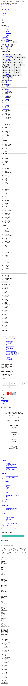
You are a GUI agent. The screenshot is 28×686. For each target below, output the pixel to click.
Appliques (7, 168)
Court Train (7, 214)
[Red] (8, 393)
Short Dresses (8, 117)
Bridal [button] (4, 460)
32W (12, 72)
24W (23, 551)
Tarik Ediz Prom (9, 358)
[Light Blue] (14, 393)
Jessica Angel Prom (10, 346)
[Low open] (4, 584)
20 (21, 60)
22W (18, 67)
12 (24, 57)
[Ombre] (2, 590)
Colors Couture (9, 341)
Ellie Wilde (8, 343)
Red (5, 314)
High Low (7, 130)
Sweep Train (7, 220)
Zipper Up (7, 151)
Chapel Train (7, 213)
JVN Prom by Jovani (10, 348)
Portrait (6, 238)
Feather (6, 175)
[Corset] (5, 578)
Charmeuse (7, 189)
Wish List (14, 441)
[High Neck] (4, 613)
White (6, 328)
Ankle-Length (8, 210)
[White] (4, 393)
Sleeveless (7, 269)
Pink (6, 307)
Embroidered (7, 174)
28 (21, 62)
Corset (6, 128)
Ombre (6, 161)
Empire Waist (7, 254)
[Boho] (4, 569)
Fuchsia (6, 310)
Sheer (6, 149)
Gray (6, 325)
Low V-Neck (7, 234)
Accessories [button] (5, 481)
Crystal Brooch (8, 172)
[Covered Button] (4, 580)
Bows (6, 171)
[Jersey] (3, 602)
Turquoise (7, 295)
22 (11, 549)
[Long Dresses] (4, 572)
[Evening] (6, 566)
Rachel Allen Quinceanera (11, 354)
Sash (6, 182)
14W (16, 65)
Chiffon (6, 190)
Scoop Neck (7, 241)
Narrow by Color (6, 284)
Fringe (6, 178)
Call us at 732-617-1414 (6, 4)
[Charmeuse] (3, 599)
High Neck (7, 231)
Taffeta (6, 203)
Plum (6, 313)
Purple (6, 302)
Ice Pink (6, 306)
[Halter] (4, 612)
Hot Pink (7, 309)
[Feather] (3, 601)
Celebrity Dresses (8, 126)
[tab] (15, 348)
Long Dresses (8, 110)
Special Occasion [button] (7, 492)
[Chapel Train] (3, 607)
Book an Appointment (8, 525)
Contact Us (14, 436)
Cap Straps (7, 275)
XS (21, 552)
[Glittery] (2, 586)
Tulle (6, 204)
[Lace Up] (4, 583)
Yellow (6, 287)
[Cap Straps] (4, 629)
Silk (5, 201)
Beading (6, 169)
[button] (5, 25)
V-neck (6, 246)
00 (11, 55)
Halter (6, 230)
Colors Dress (9, 342)
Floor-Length (7, 216)
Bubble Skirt (7, 124)
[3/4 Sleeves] (5, 624)
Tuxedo (5, 501)
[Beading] (4, 594)
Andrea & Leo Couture (11, 338)
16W (22, 65)
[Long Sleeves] (5, 625)
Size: (2, 380)
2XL (11, 77)
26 (15, 62)
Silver (6, 326)
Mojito (6, 288)
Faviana (7, 344)
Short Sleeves (7, 268)
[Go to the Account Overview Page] (1, 7)
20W (12, 67)
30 (22, 549)
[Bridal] (6, 562)
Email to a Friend (4, 401)
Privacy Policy (14, 427)
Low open (7, 148)
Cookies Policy (14, 429)
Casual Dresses (8, 90)
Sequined (7, 200)
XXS (18, 72)
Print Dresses (7, 114)
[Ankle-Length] (3, 605)
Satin (6, 199)
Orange (6, 315)
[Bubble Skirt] (5, 574)
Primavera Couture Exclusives (12, 352)
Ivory (6, 318)
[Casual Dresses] (6, 563)
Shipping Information (14, 422)
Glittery (6, 157)
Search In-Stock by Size (8, 51)
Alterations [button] (5, 505)
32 (10, 65)
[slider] (25, 536)
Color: (2, 390)
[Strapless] (4, 632)
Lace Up (6, 147)
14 (25, 548)
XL (5, 77)
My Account (6, 9)
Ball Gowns (7, 106)
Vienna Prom (9, 359)
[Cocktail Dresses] (6, 564)
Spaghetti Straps (8, 278)
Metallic (6, 158)
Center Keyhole (8, 127)
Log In (4, 13)
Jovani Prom (8, 347)
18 (15, 60)
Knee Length (7, 217)
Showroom (14, 434)
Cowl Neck (7, 228)
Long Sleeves (7, 265)
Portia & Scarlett (9, 349)
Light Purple (7, 304)
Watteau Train (8, 222)
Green (6, 291)
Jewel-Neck (7, 233)
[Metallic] (2, 588)
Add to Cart (3, 397)
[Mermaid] (4, 619)
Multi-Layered (8, 131)
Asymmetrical (8, 212)
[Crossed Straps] (4, 581)
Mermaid (6, 255)
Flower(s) (7, 176)
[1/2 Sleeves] (5, 623)
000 (4, 548)
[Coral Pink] (11, 393)
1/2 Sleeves (7, 262)
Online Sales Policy (5, 400)
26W (12, 70)
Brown (6, 322)
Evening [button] (5, 473)
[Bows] (4, 595)
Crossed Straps (8, 145)
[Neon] (2, 589)
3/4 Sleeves (7, 264)
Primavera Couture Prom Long (12, 353)
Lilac (6, 303)
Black (6, 324)
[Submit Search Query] (16, 528)
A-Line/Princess (8, 252)
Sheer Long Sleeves (9, 266)
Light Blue (7, 296)
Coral (6, 317)
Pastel (6, 162)
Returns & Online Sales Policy (14, 420)
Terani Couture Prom (10, 355)
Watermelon (7, 311)
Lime (6, 292)
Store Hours (14, 432)
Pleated (6, 134)
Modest (6, 111)
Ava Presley (8, 340)
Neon (6, 159)
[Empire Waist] (4, 618)
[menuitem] (15, 9)
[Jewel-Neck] (4, 614)
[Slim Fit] (4, 620)
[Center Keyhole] (5, 577)
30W (10, 552)
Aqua (6, 294)
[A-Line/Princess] (4, 617)
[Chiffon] (3, 600)
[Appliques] (4, 592)
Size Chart (3, 398)
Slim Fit (6, 256)
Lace (6, 179)
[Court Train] (3, 608)
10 (19, 57)
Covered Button (8, 144)
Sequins (6, 183)
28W (18, 70)
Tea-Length (7, 221)
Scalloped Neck (8, 239)
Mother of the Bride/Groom (10, 94)
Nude (6, 319)
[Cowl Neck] (4, 611)
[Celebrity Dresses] (5, 575)
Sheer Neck (7, 242)
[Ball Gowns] (4, 568)
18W (11, 551)
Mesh (6, 196)
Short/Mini (7, 218)
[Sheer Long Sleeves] (5, 626)
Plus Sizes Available (9, 135)
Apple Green (7, 289)
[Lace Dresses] (4, 570)
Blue (6, 299)
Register (5, 12)
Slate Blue (7, 298)
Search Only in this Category (8, 44)
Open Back (7, 132)
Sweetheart (7, 245)
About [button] (4, 513)
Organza (6, 197)
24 (10, 62)
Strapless (6, 243)
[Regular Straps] (4, 630)
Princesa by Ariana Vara (11, 351)
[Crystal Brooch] (4, 596)
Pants (6, 113)
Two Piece (7, 118)
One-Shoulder (8, 237)
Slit (5, 138)
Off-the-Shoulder (8, 235)
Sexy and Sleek (8, 115)
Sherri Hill (8, 357)
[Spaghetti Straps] (4, 631)
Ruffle (6, 180)
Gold (6, 321)
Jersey (6, 193)
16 (3, 549)
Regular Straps (8, 276)
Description (5, 403)
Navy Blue (7, 300)
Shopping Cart (6, 10)
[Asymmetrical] (3, 606)
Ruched (6, 137)
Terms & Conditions (14, 425)
